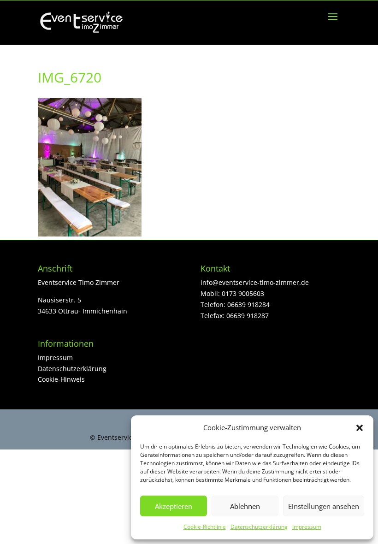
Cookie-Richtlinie (204, 527)
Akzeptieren (173, 506)
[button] (359, 427)
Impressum (306, 527)
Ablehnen (245, 506)
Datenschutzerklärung (259, 527)
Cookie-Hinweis (61, 379)
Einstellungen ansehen (323, 506)
